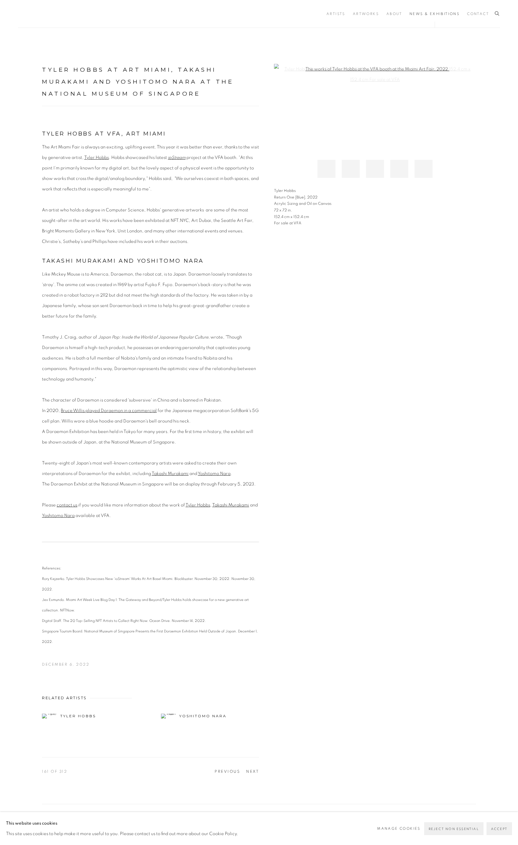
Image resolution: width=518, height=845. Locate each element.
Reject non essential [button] (454, 829)
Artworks (366, 14)
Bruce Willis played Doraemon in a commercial (109, 410)
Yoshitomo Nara (214, 473)
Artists (335, 14)
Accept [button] (499, 829)
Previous (227, 772)
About (394, 14)
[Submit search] (497, 13)
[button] (326, 169)
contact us (67, 505)
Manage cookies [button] (399, 828)
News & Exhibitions (434, 14)
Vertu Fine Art (54, 13)
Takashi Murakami (170, 473)
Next (252, 772)
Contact (478, 14)
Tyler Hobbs (96, 157)
